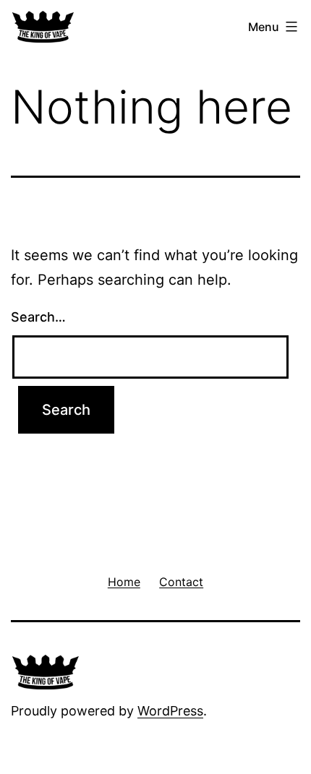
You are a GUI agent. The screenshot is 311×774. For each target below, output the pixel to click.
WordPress (170, 710)
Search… (38, 316)
